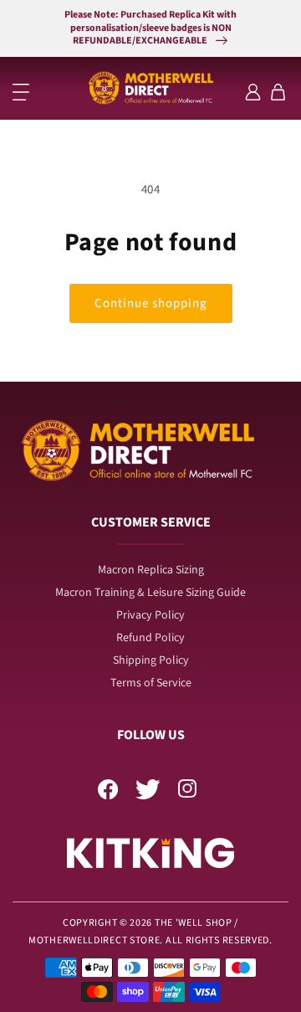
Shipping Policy (151, 660)
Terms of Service (150, 683)
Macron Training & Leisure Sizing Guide (150, 592)
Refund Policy (150, 638)
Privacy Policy (150, 615)
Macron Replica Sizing (151, 570)
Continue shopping (150, 303)
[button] (21, 92)
